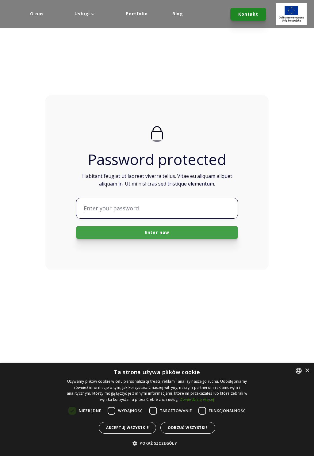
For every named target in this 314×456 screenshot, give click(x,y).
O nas (37, 14)
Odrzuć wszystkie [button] (188, 427)
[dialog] (157, 409)
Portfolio (137, 14)
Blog (177, 14)
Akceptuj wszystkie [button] (127, 427)
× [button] (307, 370)
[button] (157, 443)
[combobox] (299, 371)
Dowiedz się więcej (197, 399)
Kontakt (248, 14)
